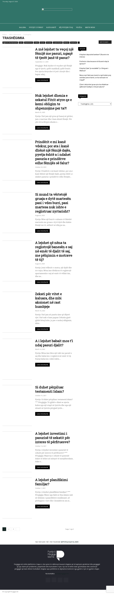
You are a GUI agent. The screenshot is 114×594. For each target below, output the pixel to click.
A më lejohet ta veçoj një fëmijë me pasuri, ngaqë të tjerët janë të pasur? (54, 53)
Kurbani (49, 42)
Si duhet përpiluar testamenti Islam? (49, 389)
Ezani (21, 42)
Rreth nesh (90, 27)
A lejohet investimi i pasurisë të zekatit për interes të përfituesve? (52, 437)
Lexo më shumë (42, 80)
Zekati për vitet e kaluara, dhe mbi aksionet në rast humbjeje (48, 300)
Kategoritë (51, 27)
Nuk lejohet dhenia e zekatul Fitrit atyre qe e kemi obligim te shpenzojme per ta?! (53, 101)
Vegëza (79, 27)
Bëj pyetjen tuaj (66, 27)
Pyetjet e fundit (36, 27)
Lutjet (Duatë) (58, 42)
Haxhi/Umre (28, 42)
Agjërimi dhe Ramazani (10, 42)
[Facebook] (99, 1)
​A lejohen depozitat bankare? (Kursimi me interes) (94, 56)
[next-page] (18, 529)
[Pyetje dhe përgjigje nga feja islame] (57, 13)
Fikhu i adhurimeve (15, 35)
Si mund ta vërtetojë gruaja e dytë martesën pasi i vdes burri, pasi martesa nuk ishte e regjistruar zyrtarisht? (53, 202)
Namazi (66, 42)
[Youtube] (110, 1)
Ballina (22, 27)
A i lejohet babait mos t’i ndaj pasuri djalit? (54, 343)
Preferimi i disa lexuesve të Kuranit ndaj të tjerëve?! (94, 63)
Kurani (42, 42)
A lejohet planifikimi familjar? (51, 482)
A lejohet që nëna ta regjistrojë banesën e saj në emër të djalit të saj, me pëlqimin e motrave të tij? (53, 251)
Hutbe (36, 42)
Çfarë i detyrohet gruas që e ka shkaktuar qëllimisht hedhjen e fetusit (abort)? (93, 86)
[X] (106, 1)
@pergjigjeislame (70, 542)
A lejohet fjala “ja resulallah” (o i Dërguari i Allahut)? (93, 69)
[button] (109, 27)
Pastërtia (73, 42)
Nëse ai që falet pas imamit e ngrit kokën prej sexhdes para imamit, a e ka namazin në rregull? (95, 77)
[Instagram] (102, 1)
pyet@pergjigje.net (62, 574)
